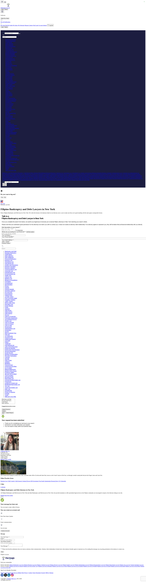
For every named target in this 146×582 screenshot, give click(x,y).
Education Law (9, 87)
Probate (7, 167)
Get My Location (30, 231)
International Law (9, 124)
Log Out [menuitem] (51, 25)
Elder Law (8, 163)
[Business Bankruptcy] (8, 400)
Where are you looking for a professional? (14, 232)
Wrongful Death (9, 152)
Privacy (7, 71)
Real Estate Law (9, 154)
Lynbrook (3, 487)
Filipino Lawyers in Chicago (16, 566)
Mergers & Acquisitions (11, 65)
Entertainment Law (10, 58)
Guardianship (8, 165)
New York (3, 203)
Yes (2, 197)
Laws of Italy (8, 106)
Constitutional (8, 68)
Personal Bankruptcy (10, 46)
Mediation (7, 140)
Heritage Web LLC (11, 578)
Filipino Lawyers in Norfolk (90, 566)
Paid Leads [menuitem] (35, 25)
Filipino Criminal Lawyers (43, 565)
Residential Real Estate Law (12, 159)
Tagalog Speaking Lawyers (137, 565)
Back (3, 412)
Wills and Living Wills (10, 170)
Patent (6, 121)
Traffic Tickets (8, 84)
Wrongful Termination (10, 133)
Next (3, 241)
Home (2, 200)
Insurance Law (9, 117)
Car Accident (8, 144)
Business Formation (10, 53)
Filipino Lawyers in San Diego (132, 566)
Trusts (6, 169)
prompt (7, 241)
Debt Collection (9, 43)
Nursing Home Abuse (10, 147)
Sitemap (51, 572)
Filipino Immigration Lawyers (82, 565)
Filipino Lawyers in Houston (45, 566)
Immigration (8, 110)
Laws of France (9, 105)
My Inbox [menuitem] (15, 25)
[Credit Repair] (8, 402)
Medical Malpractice (10, 146)
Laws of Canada (9, 103)
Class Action (8, 137)
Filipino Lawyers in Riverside (118, 566)
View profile (8, 459)
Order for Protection (10, 98)
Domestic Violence (10, 75)
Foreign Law (8, 102)
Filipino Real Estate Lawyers (112, 565)
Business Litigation (10, 54)
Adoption (7, 91)
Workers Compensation (11, 132)
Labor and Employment (11, 125)
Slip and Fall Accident (10, 150)
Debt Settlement (9, 45)
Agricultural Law (9, 50)
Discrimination (9, 69)
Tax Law (7, 161)
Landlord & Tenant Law (11, 158)
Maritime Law (8, 64)
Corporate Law (9, 57)
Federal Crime (8, 79)
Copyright (7, 120)
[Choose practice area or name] (19, 33)
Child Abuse (8, 92)
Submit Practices (6, 409)
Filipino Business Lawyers (30, 565)
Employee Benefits (10, 127)
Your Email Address (7, 240)
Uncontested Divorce (10, 101)
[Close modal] (2, 497)
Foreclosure (8, 157)
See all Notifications (5, 22)
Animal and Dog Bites (10, 143)
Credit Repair (8, 42)
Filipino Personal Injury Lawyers (97, 565)
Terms (33, 572)
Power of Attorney (9, 166)
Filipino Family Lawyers (68, 565)
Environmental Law (10, 60)
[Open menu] (2, 2)
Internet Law (8, 62)
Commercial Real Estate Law (12, 155)
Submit (3, 411)
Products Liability (9, 148)
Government (8, 107)
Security (43, 572)
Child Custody (8, 94)
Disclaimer (38, 572)
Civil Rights (8, 67)
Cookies (30, 572)
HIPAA (47, 572)
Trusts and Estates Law (11, 162)
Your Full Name (6, 235)
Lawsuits (7, 135)
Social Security (9, 131)
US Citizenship (9, 116)
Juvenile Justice (9, 80)
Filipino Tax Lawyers (125, 565)
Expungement (8, 77)
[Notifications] (2, 11)
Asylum (7, 112)
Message (3, 459)
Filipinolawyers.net (5, 7)
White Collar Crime (10, 86)
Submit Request (9, 412)
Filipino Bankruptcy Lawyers (16, 565)
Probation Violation (10, 83)
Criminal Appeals (9, 73)
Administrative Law (10, 109)
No (5, 197)
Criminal (7, 72)
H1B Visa (7, 114)
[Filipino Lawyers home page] (8, 6)
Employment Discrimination (12, 128)
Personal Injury (9, 142)
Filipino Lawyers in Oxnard (103, 566)
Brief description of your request (11, 227)
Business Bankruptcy (10, 41)
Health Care (8, 61)
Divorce (7, 97)
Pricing (9, 572)
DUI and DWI (8, 76)
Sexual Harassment (10, 129)
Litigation (7, 139)
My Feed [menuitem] (3, 25)
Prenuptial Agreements (10, 99)
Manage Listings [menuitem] (29, 25)
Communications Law (10, 56)
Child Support (8, 95)
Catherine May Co (5, 451)
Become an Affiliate (16, 572)
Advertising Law (9, 49)
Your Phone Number (8, 237)
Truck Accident (9, 151)
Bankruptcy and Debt (10, 39)
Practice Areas (6, 243)
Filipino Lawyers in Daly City (30, 566)
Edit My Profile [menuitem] (9, 25)
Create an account (5, 530)
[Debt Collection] (8, 403)
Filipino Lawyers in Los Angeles (75, 566)
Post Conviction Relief (10, 82)
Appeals (7, 136)
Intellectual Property (10, 118)
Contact (6, 572)
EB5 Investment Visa (10, 113)
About (2, 572)
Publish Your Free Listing (7, 495)
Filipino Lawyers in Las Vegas (59, 566)
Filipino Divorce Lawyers (56, 565)
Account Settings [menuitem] (43, 25)
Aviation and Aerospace (11, 52)
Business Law (8, 47)
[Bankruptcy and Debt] (8, 399)
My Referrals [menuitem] (21, 25)
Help (23, 572)
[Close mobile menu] (5, 2)
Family (7, 90)
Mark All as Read (5, 18)
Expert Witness (9, 88)
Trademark (8, 122)
